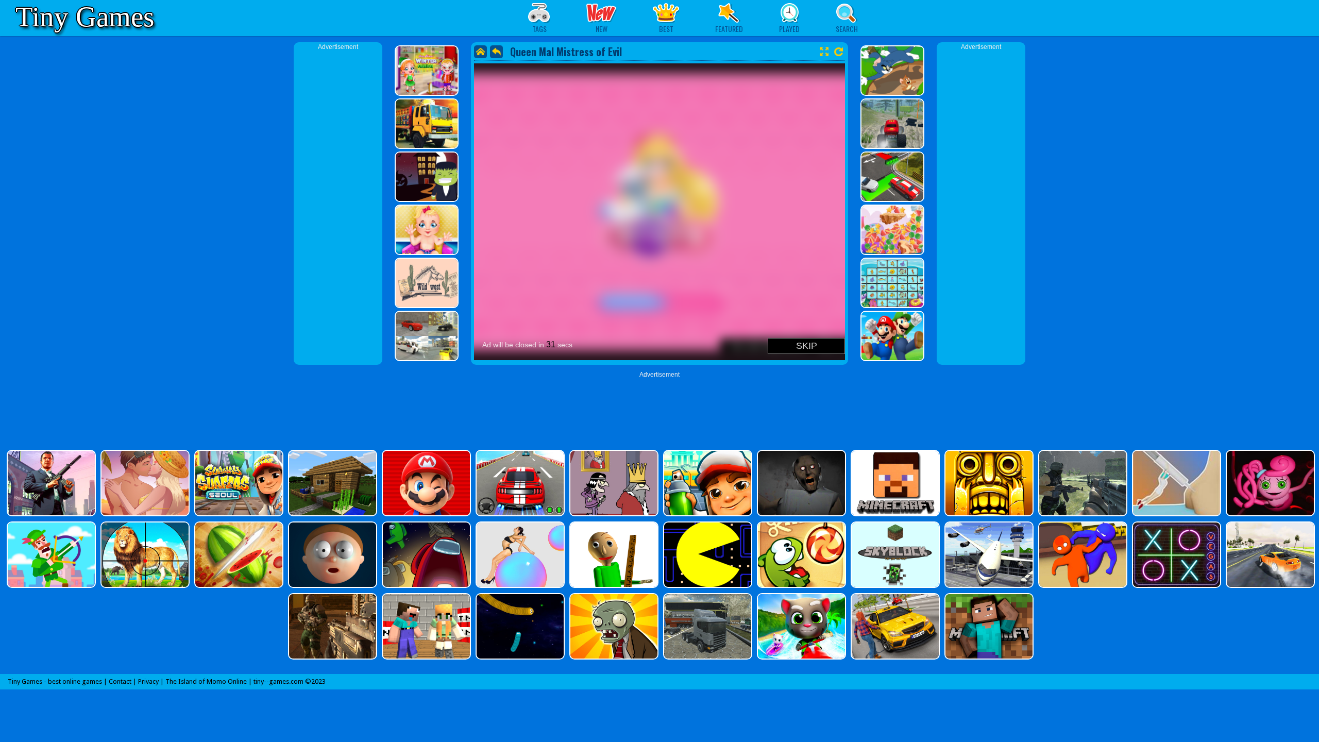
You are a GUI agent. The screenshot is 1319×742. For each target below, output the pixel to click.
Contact (120, 681)
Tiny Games (84, 16)
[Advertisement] (338, 206)
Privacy (148, 681)
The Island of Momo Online (206, 681)
